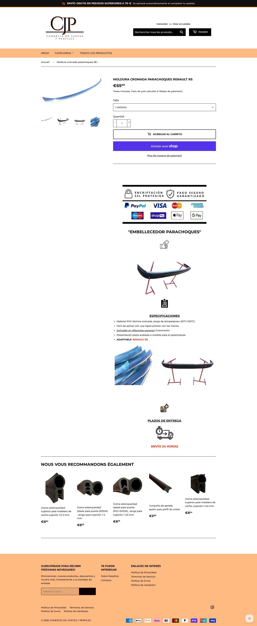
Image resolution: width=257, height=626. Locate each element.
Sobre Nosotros (110, 576)
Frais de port (138, 91)
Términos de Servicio (143, 576)
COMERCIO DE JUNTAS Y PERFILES (70, 620)
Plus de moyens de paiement (164, 155)
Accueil (45, 62)
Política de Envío (141, 580)
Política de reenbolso (143, 585)
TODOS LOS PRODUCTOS (96, 53)
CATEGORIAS (63, 53)
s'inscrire (87, 591)
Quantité (118, 116)
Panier (203, 32)
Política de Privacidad (143, 572)
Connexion (162, 24)
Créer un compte (181, 24)
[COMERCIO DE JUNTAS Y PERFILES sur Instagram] (212, 607)
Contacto (106, 580)
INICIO (45, 53)
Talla (116, 100)
